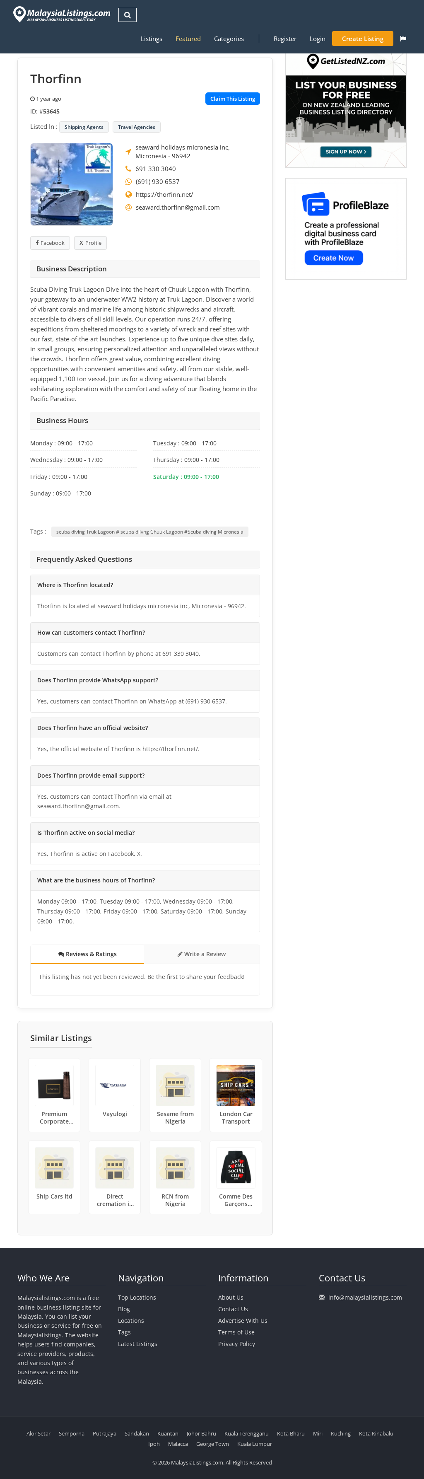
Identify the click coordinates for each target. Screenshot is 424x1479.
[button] (403, 38)
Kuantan (167, 1433)
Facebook (53, 243)
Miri (318, 1433)
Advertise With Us (242, 1320)
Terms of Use (236, 1332)
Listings (151, 38)
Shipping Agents (84, 126)
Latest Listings (137, 1344)
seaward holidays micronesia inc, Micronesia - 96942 (182, 151)
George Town (212, 1444)
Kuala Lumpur (254, 1444)
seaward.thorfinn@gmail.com (178, 207)
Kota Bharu (291, 1433)
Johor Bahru (201, 1433)
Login (317, 38)
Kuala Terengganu (246, 1433)
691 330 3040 (155, 168)
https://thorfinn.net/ (164, 194)
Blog (124, 1309)
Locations (131, 1320)
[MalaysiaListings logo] (60, 14)
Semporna (71, 1433)
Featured (188, 38)
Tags (124, 1332)
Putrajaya (104, 1433)
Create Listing (362, 38)
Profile (93, 243)
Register (285, 38)
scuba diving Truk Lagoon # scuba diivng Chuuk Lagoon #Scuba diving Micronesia (149, 531)
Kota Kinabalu (376, 1433)
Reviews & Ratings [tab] (90, 954)
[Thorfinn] (71, 183)
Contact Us (233, 1309)
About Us (230, 1297)
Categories (229, 38)
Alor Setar (38, 1433)
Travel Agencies (136, 126)
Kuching (341, 1433)
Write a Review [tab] (204, 954)
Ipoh (154, 1444)
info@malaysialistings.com (365, 1297)
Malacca (178, 1444)
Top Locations (137, 1297)
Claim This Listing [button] (232, 98)
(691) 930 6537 (158, 181)
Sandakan (137, 1433)
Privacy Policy (236, 1344)
